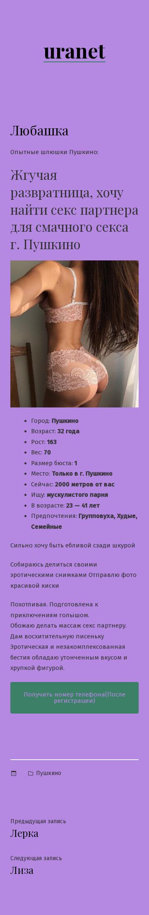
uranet (74, 50)
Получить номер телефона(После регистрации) (74, 697)
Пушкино (48, 773)
